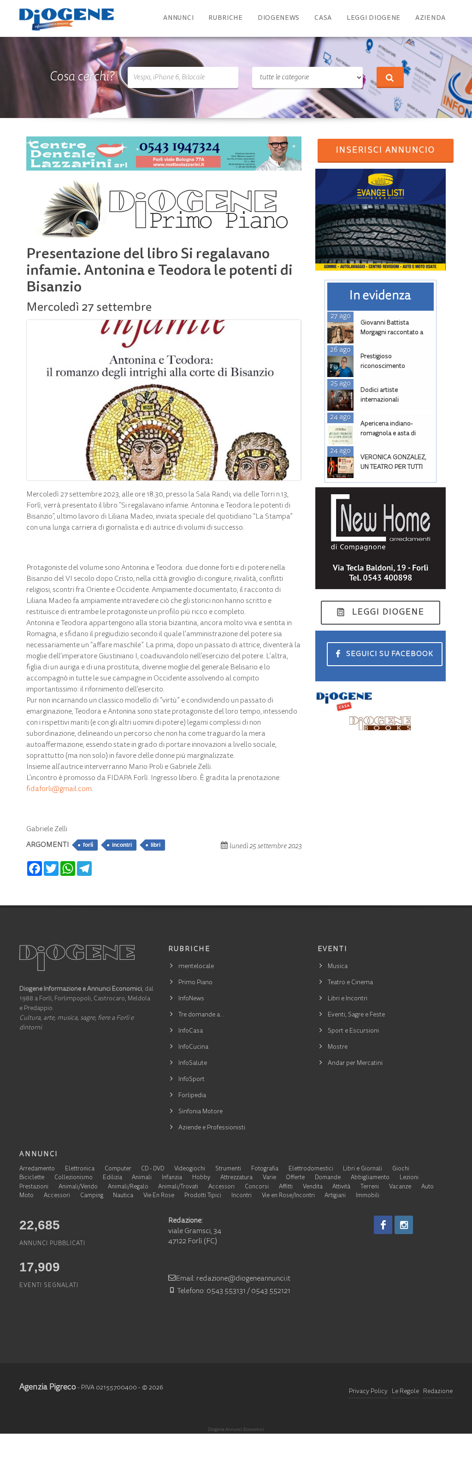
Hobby (201, 1178)
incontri (122, 845)
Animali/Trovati (178, 1187)
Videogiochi (189, 1169)
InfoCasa (190, 1031)
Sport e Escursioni (353, 1031)
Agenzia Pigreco (47, 1387)
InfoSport (191, 1079)
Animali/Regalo (128, 1187)
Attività (341, 1187)
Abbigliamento (370, 1178)
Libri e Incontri (347, 999)
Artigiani (335, 1196)
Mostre (338, 1047)
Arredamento (37, 1169)
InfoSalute (192, 1063)
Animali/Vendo (78, 1187)
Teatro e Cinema (350, 983)
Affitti (286, 1187)
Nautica (123, 1196)
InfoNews (191, 999)
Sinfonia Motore (200, 1112)
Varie (269, 1178)
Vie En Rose (158, 1196)
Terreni (369, 1187)
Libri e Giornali (362, 1169)
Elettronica (79, 1169)
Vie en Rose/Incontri (288, 1196)
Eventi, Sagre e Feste (356, 1015)
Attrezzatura (236, 1178)
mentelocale (196, 966)
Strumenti (228, 1169)
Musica (338, 966)
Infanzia (172, 1178)
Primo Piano (195, 983)
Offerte (295, 1178)
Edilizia (112, 1178)
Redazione (438, 1391)
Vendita (313, 1187)
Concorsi (257, 1187)
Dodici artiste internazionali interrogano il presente (392, 400)
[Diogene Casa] (344, 701)
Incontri (241, 1196)
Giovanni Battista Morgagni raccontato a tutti (391, 333)
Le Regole (405, 1391)
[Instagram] (404, 1225)
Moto (26, 1196)
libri (155, 845)
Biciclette (31, 1178)
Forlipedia (192, 1096)
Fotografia (264, 1169)
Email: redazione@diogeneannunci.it (233, 1278)
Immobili (367, 1196)
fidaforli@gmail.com (59, 789)
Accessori (221, 1187)
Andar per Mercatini (355, 1063)
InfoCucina (193, 1047)
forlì (88, 845)
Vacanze (400, 1187)
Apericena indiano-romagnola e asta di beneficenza (388, 434)
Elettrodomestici (311, 1169)
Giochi (400, 1169)
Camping (91, 1196)
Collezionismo (73, 1178)
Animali (142, 1178)
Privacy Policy (368, 1391)
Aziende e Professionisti (211, 1128)
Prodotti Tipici (202, 1196)
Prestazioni (33, 1187)
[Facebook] (383, 1225)
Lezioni (409, 1178)
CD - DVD (152, 1169)
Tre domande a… (201, 1015)
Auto (427, 1187)
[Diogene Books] (380, 723)
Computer (118, 1169)
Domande (328, 1178)
